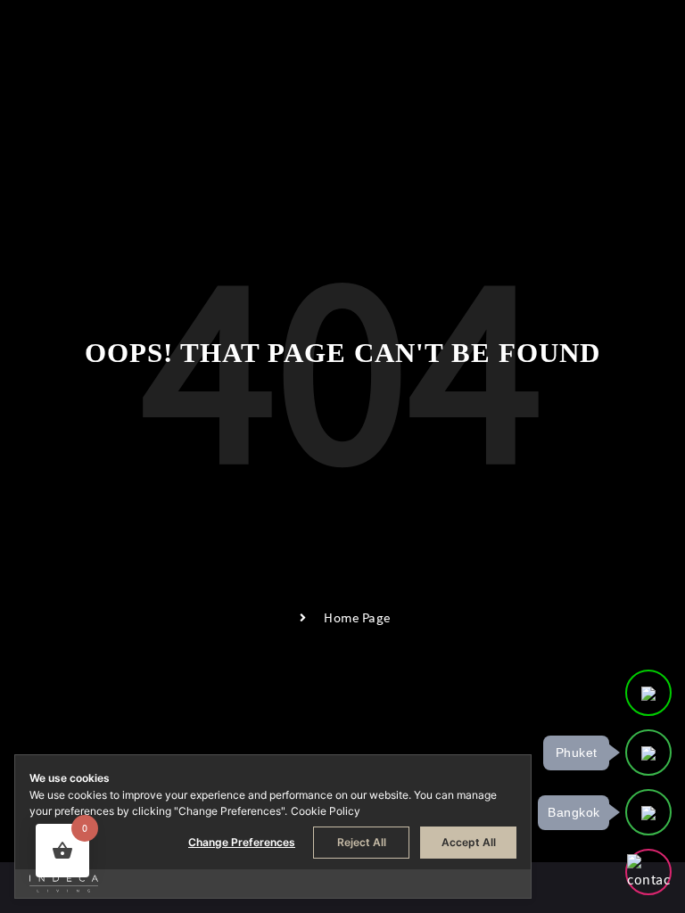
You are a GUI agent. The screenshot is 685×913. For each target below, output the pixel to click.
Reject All (361, 842)
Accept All (469, 842)
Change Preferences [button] (241, 842)
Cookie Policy (325, 811)
